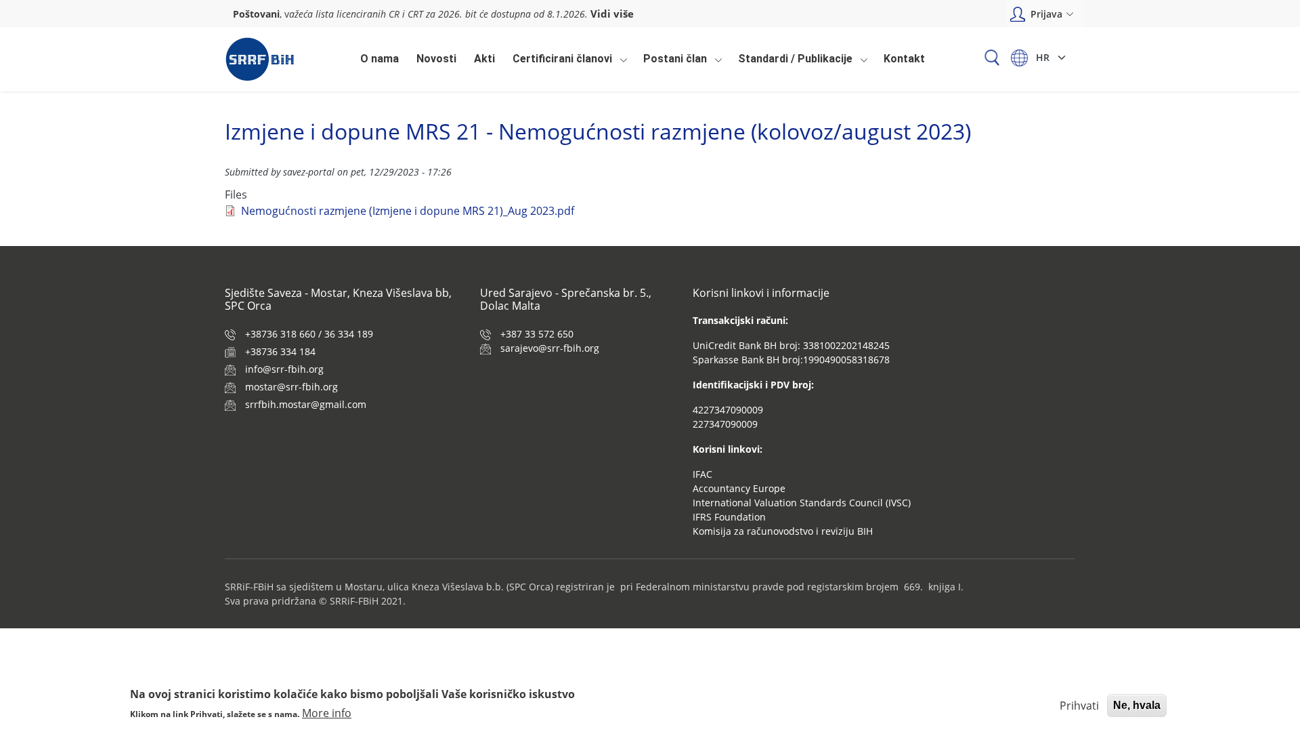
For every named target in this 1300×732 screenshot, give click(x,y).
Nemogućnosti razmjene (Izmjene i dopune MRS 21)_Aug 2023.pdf (407, 210)
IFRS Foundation (729, 516)
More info (326, 713)
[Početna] (260, 59)
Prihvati (1079, 705)
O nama (379, 58)
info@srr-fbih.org (284, 369)
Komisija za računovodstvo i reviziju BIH (783, 531)
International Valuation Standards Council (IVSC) (802, 502)
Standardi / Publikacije (791, 62)
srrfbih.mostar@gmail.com (305, 404)
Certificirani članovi (559, 62)
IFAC (702, 474)
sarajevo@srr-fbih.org (549, 348)
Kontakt (904, 58)
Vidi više (612, 13)
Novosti (436, 58)
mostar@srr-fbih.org (291, 386)
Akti (484, 58)
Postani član (671, 62)
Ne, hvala (1137, 705)
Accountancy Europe (739, 488)
